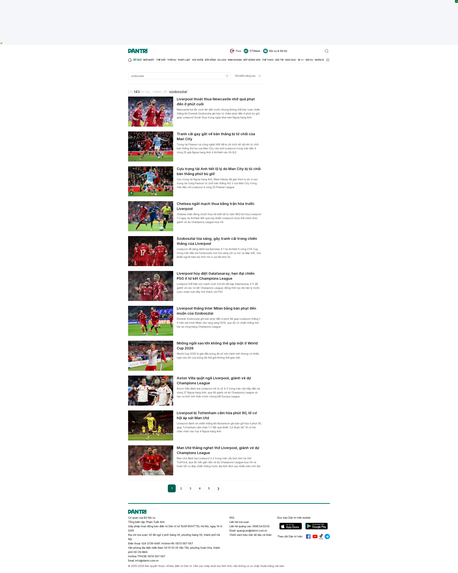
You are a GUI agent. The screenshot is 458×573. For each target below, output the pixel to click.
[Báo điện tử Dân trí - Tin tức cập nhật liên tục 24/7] (137, 50)
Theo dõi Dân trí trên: (290, 536)
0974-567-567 (156, 556)
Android (316, 526)
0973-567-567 (184, 543)
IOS (290, 526)
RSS (232, 517)
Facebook (308, 536)
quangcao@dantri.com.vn (252, 530)
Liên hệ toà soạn (239, 521)
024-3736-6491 (151, 543)
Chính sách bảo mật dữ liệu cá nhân (251, 534)
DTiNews (255, 50)
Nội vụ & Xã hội (278, 50)
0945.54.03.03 (260, 526)
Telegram (327, 536)
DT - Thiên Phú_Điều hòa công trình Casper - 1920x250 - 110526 (229, 1)
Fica (238, 50)
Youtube (315, 536)
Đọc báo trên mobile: (294, 517)
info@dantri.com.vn (147, 560)
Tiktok (321, 536)
